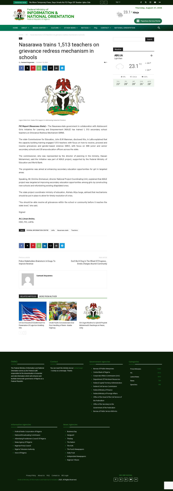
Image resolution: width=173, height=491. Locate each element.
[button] (159, 28)
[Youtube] (155, 2)
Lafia (53, 230)
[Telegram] (62, 68)
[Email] (50, 68)
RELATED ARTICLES (28, 296)
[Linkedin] (44, 68)
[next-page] (24, 332)
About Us (41, 475)
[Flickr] (160, 2)
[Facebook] (141, 2)
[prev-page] (20, 332)
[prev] (101, 2)
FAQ (48, 475)
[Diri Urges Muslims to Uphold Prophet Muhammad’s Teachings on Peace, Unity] (93, 311)
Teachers (74, 230)
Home (21, 35)
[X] (27, 68)
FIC (27, 35)
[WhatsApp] (38, 68)
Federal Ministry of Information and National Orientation (38, 480)
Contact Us (56, 475)
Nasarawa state (62, 230)
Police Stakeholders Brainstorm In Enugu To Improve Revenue (37, 262)
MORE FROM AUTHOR (48, 296)
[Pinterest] (33, 68)
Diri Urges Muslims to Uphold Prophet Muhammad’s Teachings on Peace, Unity (93, 325)
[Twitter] (145, 2)
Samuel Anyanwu (27, 62)
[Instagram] (150, 2)
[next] (105, 2)
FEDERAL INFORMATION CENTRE (37, 230)
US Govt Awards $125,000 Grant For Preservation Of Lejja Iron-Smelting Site (32, 325)
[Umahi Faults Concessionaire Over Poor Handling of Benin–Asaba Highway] (63, 311)
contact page (78, 368)
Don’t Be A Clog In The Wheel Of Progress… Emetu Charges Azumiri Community (89, 262)
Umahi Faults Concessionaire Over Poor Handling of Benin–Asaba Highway (61, 325)
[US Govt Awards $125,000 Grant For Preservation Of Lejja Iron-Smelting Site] (32, 311)
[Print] (56, 68)
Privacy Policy (31, 475)
